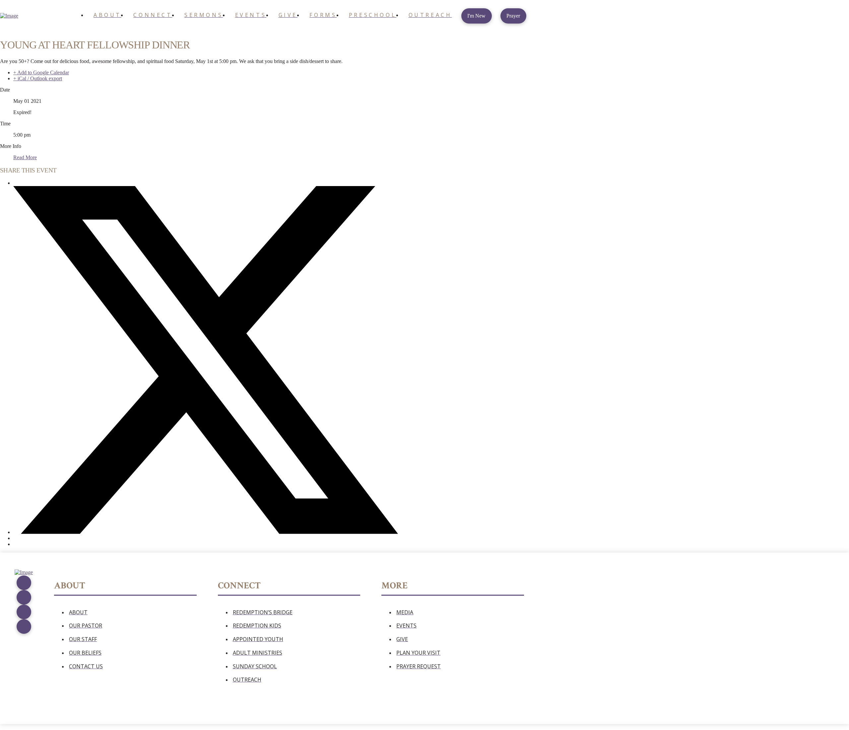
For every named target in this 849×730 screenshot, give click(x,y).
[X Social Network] (205, 532)
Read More (25, 157)
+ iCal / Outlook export (37, 78)
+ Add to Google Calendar (41, 72)
